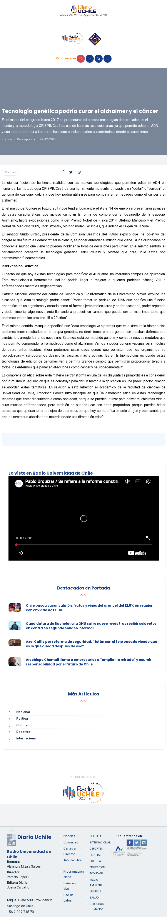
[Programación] (90, 59)
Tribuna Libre (72, 860)
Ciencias (10, 172)
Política (22, 718)
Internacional (26, 738)
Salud (94, 897)
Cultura (22, 725)
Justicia (95, 891)
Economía (97, 873)
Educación (97, 867)
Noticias (69, 836)
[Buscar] (99, 59)
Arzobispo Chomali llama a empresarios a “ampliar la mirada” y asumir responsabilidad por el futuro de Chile (88, 662)
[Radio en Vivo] (81, 59)
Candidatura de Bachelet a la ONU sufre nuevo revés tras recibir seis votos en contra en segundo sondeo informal (91, 625)
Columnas (70, 842)
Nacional (23, 712)
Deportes (23, 732)
